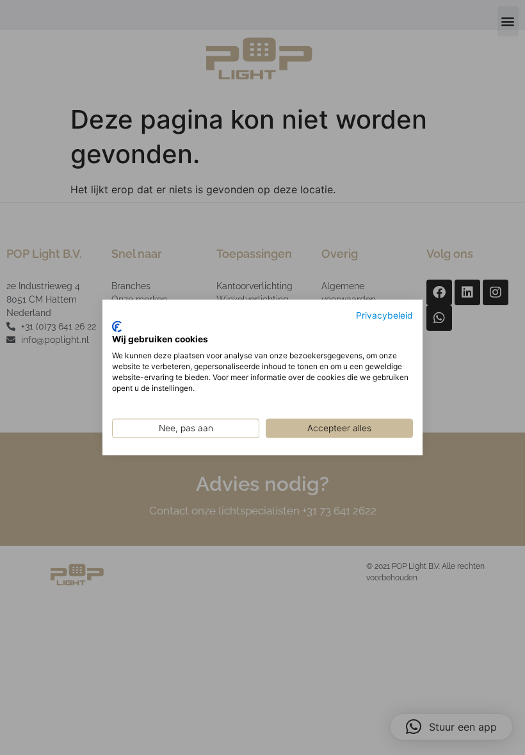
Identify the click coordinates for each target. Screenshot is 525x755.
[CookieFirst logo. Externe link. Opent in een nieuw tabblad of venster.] (117, 326)
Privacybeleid (384, 315)
